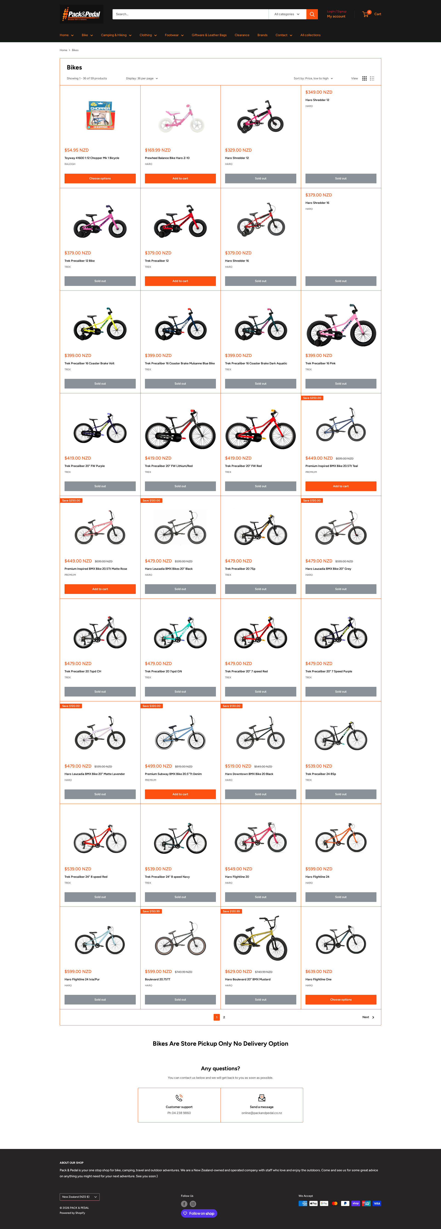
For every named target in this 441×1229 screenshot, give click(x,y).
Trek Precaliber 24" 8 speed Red (86, 876)
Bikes (75, 50)
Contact (281, 35)
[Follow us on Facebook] (184, 1204)
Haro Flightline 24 (317, 876)
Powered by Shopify (72, 1213)
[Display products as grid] (364, 78)
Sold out (260, 178)
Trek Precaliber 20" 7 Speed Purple (328, 671)
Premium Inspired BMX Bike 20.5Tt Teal (331, 466)
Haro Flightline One (318, 979)
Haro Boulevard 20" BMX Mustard (248, 979)
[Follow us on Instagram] (193, 1204)
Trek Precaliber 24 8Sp (320, 774)
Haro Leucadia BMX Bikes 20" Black (169, 568)
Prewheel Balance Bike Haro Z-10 (167, 158)
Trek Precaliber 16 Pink (320, 363)
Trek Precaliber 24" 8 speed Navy (167, 876)
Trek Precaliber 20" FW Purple (85, 466)
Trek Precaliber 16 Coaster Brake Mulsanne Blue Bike (180, 363)
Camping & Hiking (114, 35)
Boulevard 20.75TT (157, 979)
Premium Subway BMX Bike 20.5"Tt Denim (173, 774)
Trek (68, 266)
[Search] (312, 14)
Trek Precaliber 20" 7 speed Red (246, 671)
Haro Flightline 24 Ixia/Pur (82, 979)
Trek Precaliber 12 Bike (80, 260)
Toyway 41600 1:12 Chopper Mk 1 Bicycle (92, 158)
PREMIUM (311, 472)
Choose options (100, 178)
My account (336, 16)
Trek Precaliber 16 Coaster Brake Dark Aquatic (256, 363)
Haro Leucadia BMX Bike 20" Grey (328, 568)
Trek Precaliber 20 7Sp (240, 568)
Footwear (172, 35)
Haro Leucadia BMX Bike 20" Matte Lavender (95, 774)
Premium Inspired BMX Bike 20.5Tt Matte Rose (96, 568)
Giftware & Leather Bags (209, 35)
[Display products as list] (372, 78)
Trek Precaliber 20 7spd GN (163, 671)
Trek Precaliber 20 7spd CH (83, 671)
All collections (310, 35)
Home (64, 35)
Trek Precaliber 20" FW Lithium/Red (169, 466)
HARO (148, 164)
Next (365, 1017)
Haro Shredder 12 (237, 158)
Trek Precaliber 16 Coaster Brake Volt (89, 363)
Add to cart (180, 178)
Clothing (146, 35)
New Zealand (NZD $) (75, 1196)
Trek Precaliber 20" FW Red (243, 466)
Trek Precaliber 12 (157, 260)
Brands (262, 35)
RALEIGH (70, 164)
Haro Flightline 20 (237, 876)
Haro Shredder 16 (237, 260)
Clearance (242, 35)
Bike (85, 35)
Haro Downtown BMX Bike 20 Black (249, 774)
